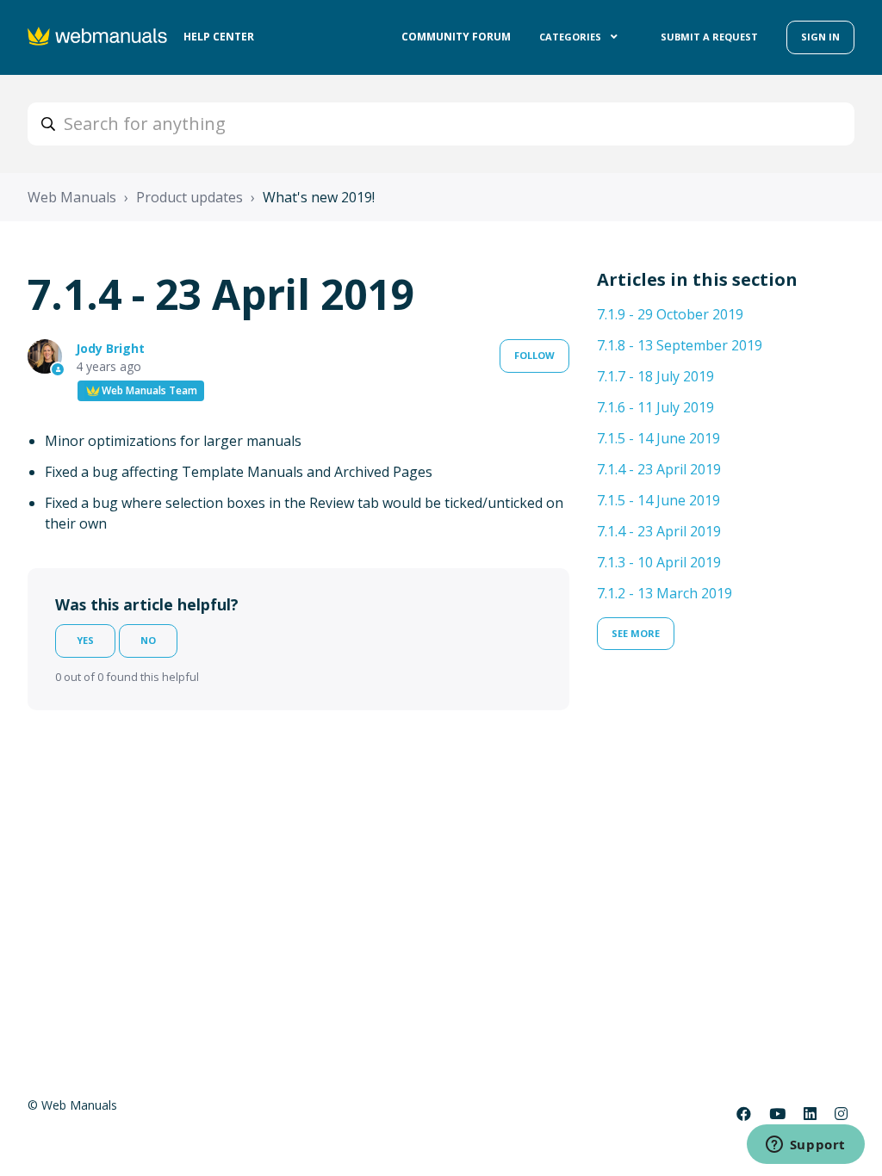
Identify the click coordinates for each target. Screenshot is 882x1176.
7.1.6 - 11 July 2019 (655, 407)
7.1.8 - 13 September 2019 (679, 345)
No (148, 640)
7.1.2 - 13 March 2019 (664, 593)
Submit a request (709, 36)
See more (636, 633)
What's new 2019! (319, 197)
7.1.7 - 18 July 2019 (655, 376)
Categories (571, 36)
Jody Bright (110, 348)
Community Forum (456, 36)
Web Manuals (72, 197)
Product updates (189, 197)
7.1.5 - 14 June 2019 (658, 438)
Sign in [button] (820, 36)
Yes (85, 640)
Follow (534, 355)
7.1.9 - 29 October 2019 (670, 314)
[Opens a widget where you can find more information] (805, 1145)
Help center (218, 36)
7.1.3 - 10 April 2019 (659, 562)
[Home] (99, 37)
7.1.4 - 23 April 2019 (659, 469)
